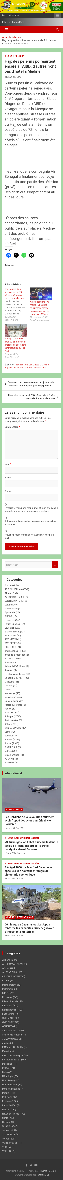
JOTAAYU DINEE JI (14, 658)
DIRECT (8, 616)
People (8, 708)
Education (10, 627)
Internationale (11, 651)
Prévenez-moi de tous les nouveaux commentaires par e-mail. (30, 523)
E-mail (9, 477)
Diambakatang (12, 608)
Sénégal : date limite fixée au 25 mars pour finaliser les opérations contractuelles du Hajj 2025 (15, 344)
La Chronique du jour (15, 674)
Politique (9, 716)
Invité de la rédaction (15, 654)
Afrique (8, 593)
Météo (8, 689)
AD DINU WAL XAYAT (15, 589)
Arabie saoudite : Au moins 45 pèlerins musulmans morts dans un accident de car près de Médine (39, 308)
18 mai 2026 (11, 853)
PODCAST (10, 712)
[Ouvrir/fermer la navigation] (6, 29)
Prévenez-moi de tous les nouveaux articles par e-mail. (30, 536)
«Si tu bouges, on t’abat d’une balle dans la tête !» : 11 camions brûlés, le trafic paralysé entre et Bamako (31, 845)
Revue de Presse (13, 728)
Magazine (9, 681)
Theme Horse (47, 1171)
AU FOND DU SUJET (14, 597)
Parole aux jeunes (13, 704)
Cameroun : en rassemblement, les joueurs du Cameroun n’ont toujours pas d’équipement (31, 384)
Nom (8, 464)
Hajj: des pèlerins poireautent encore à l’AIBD (26, 367)
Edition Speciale (12, 624)
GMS (19, 77)
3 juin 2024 (10, 77)
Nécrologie (10, 693)
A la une (9, 56)
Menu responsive (57, 15)
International (13, 773)
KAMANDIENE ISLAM (15, 666)
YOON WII (9, 758)
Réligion (19, 56)
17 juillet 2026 (11, 828)
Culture (8, 604)
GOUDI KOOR (11, 647)
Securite (9, 735)
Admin (21, 853)
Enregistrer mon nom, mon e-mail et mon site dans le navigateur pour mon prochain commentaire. (31, 510)
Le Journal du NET (14, 678)
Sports (8, 743)
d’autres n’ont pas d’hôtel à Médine (32, 364)
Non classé (10, 697)
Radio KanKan (12, 720)
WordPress (43, 1175)
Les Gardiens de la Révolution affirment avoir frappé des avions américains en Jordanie (29, 820)
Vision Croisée (12, 755)
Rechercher (55, 564)
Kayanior (9, 670)
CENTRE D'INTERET (14, 600)
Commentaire (12, 427)
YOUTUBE (9, 762)
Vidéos (8, 751)
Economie (10, 620)
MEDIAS (9, 685)
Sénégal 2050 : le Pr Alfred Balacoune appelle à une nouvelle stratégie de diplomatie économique (28, 871)
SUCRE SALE (11, 747)
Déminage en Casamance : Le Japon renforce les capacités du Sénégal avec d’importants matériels (29, 928)
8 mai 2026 (10, 878)
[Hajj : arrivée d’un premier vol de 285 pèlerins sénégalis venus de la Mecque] (17, 304)
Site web (9, 491)
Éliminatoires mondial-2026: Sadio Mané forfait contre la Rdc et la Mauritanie (31, 397)
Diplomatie (10, 612)
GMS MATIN (11, 639)
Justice (8, 662)
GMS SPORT (11, 643)
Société (8, 739)
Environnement (12, 631)
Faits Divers (10, 635)
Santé (7, 731)
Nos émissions (12, 701)
